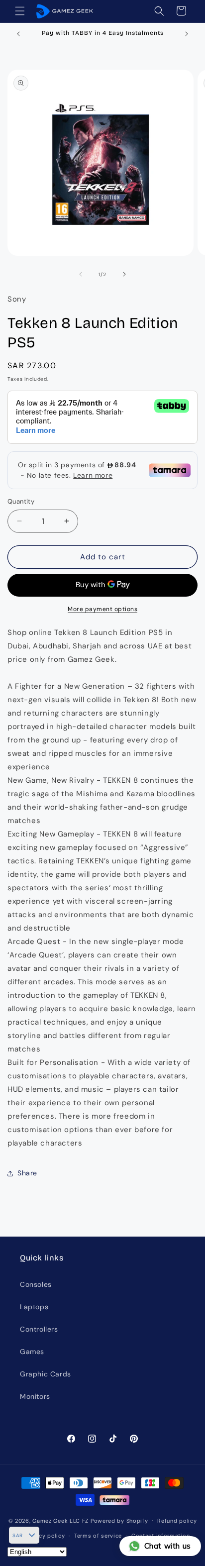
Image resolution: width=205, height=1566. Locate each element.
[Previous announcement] (18, 34)
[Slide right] (124, 274)
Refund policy (177, 1520)
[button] (20, 11)
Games (32, 1351)
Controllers (39, 1329)
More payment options (102, 609)
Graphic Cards (45, 1373)
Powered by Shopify (119, 1520)
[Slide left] (81, 274)
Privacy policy (44, 1535)
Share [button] (27, 1172)
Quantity (20, 501)
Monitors (35, 1396)
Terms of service (98, 1535)
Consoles (36, 1284)
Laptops (34, 1306)
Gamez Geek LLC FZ (60, 1520)
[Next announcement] (187, 34)
